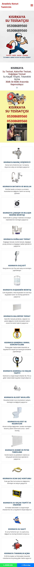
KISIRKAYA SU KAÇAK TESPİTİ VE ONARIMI (17, 504)
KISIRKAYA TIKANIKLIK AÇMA (17, 553)
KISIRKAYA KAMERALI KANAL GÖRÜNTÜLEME (17, 343)
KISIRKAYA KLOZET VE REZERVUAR (17, 422)
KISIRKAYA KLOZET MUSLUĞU (17, 397)
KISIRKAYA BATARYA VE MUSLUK (17, 186)
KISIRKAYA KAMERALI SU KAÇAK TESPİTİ (17, 372)
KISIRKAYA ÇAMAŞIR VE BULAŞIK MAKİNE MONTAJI (17, 214)
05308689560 (17, 25)
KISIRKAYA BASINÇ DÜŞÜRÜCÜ (17, 162)
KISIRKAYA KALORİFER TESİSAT (17, 316)
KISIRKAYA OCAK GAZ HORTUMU (17, 478)
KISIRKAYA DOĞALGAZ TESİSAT (17, 239)
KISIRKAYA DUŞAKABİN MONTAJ (17, 290)
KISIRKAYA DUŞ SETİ (17, 265)
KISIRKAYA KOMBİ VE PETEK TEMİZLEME (17, 451)
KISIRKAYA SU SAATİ (17, 529)
